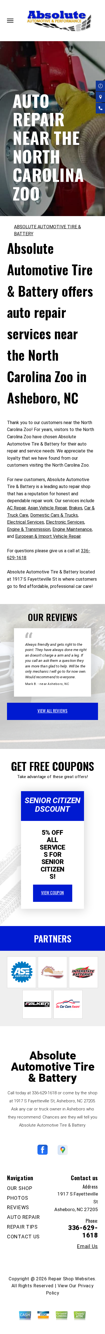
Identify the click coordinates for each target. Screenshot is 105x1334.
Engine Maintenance (72, 529)
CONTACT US (23, 1236)
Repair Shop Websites (71, 1278)
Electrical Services (25, 522)
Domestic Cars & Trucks (54, 515)
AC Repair (16, 508)
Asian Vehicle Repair (47, 508)
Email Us (87, 1246)
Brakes (75, 508)
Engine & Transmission (28, 529)
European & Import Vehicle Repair (48, 536)
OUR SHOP (19, 1188)
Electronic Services (65, 522)
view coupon (52, 892)
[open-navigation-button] (10, 21)
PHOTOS (17, 1198)
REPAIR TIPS (22, 1227)
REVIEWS (18, 1207)
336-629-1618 (44, 1092)
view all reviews (52, 710)
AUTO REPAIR (23, 1217)
